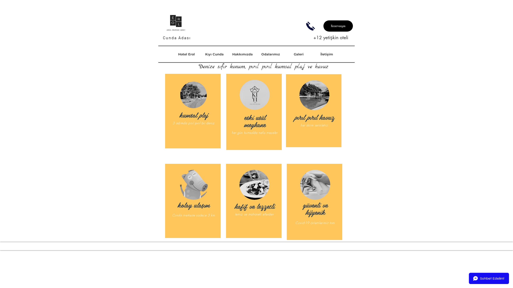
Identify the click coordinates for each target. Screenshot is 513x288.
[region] (193, 111)
